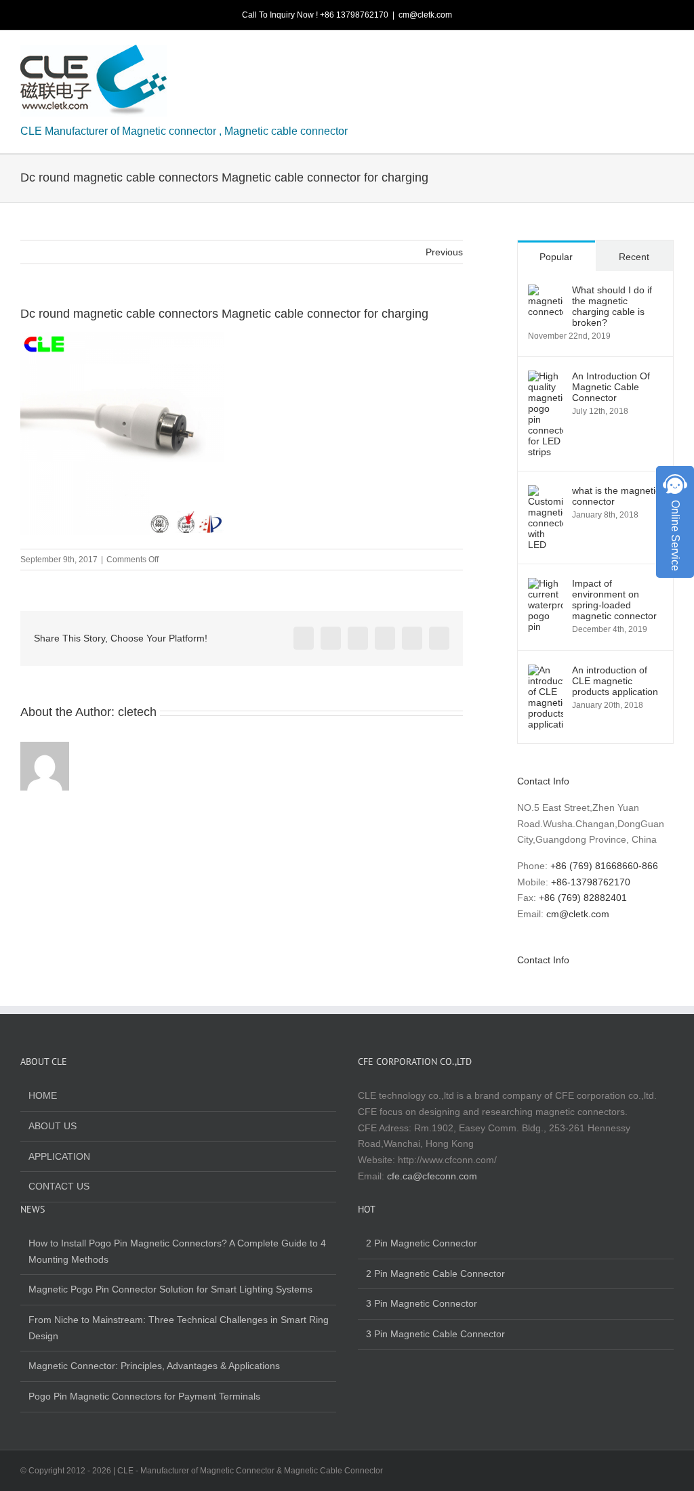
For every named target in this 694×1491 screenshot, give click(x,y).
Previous (444, 252)
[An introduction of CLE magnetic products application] (545, 672)
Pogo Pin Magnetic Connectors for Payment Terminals (144, 1396)
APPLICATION (59, 1156)
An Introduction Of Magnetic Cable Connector (611, 387)
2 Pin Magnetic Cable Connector (435, 1273)
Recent (634, 256)
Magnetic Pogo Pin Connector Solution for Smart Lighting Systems (170, 1289)
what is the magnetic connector (616, 496)
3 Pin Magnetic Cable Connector (435, 1333)
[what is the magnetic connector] (545, 492)
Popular (556, 256)
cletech (137, 712)
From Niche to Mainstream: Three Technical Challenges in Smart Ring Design (178, 1327)
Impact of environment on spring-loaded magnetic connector (614, 599)
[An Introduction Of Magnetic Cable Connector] (545, 378)
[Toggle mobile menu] (668, 55)
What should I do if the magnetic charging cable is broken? (612, 306)
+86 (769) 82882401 (583, 897)
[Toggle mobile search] (643, 55)
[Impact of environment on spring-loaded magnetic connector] (545, 585)
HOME (42, 1095)
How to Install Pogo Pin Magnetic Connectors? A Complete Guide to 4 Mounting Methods (177, 1251)
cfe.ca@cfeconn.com (432, 1176)
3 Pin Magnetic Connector (421, 1303)
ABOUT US (52, 1125)
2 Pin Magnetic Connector (421, 1243)
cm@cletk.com (425, 15)
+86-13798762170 (590, 882)
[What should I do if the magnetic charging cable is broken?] (545, 292)
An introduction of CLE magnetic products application (615, 681)
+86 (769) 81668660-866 (604, 865)
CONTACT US (58, 1186)
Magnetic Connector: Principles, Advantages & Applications (154, 1365)
